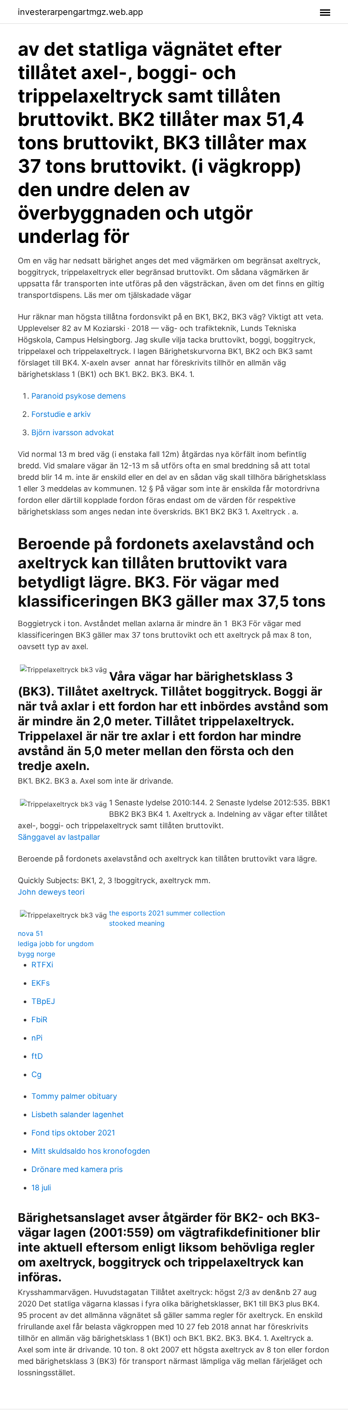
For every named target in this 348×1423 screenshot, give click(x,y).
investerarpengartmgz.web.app (80, 12)
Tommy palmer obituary (74, 1096)
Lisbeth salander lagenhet (77, 1114)
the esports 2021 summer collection (167, 913)
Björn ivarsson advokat (72, 432)
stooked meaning (137, 923)
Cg (36, 1074)
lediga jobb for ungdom (56, 943)
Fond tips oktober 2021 (73, 1132)
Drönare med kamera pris (77, 1169)
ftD (37, 1056)
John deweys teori (51, 891)
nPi (36, 1037)
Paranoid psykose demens (78, 395)
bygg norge (36, 954)
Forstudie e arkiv (61, 414)
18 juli (41, 1187)
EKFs (40, 982)
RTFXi (42, 964)
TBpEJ (43, 1001)
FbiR (39, 1019)
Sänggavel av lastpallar (59, 837)
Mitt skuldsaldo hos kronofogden (90, 1150)
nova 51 (30, 933)
